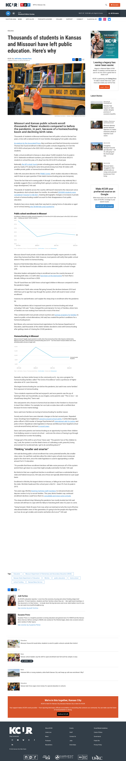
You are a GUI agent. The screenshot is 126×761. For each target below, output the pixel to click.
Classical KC (92, 19)
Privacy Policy (98, 744)
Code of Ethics (98, 732)
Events (72, 728)
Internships (73, 744)
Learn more (104, 87)
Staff (71, 732)
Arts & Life (30, 19)
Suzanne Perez (27, 59)
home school (74, 578)
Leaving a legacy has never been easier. (104, 64)
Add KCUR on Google (104, 206)
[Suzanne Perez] (12, 619)
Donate (115, 5)
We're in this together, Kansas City (63, 700)
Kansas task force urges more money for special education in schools (43, 686)
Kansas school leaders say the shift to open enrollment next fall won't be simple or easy (49, 657)
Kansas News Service (35, 582)
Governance (97, 736)
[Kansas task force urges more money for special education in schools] (14, 687)
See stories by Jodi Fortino (28, 608)
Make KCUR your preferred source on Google (104, 191)
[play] (8, 13)
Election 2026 (11, 19)
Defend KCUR (63, 714)
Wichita (47, 578)
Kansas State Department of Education (27, 578)
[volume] (13, 13)
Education (11, 31)
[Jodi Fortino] (12, 600)
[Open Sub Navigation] (23, 19)
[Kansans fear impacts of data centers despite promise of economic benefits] (97, 105)
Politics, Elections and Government (109, 122)
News (20, 19)
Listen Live (48, 732)
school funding (19, 582)
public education (59, 578)
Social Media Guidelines (101, 728)
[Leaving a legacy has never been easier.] (104, 44)
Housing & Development (108, 102)
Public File (97, 740)
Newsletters (48, 744)
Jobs (71, 740)
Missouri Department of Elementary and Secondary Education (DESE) (49, 574)
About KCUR (48, 728)
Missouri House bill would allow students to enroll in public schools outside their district (49, 643)
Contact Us (73, 736)
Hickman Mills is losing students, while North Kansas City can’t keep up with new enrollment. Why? (52, 672)
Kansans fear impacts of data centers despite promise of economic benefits (110, 110)
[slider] (16, 13)
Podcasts (48, 740)
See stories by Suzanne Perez (29, 625)
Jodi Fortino (18, 59)
